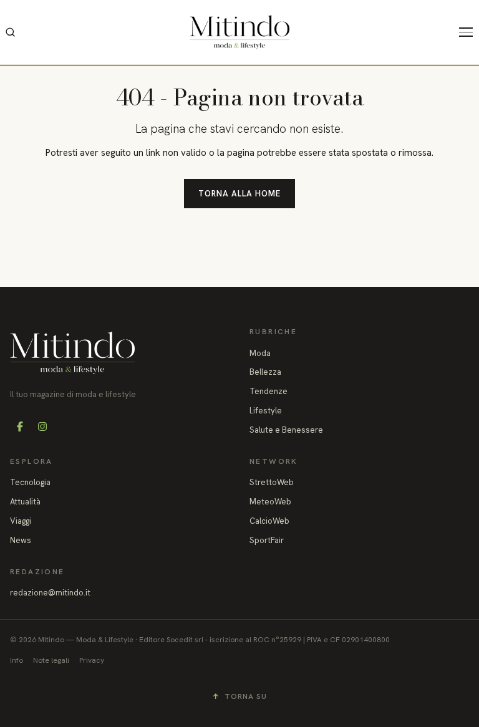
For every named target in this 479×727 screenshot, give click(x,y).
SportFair (266, 540)
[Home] (239, 32)
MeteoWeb (270, 501)
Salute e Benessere (286, 430)
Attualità (25, 501)
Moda (260, 353)
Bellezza (265, 372)
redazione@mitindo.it (50, 592)
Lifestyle (265, 410)
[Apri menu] (469, 32)
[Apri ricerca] (10, 32)
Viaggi (20, 521)
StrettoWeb (271, 482)
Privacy (91, 660)
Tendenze (268, 391)
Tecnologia (30, 482)
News (20, 540)
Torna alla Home (239, 193)
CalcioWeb (269, 521)
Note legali (51, 660)
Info (16, 660)
